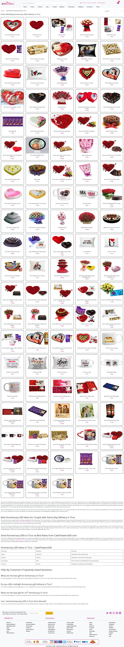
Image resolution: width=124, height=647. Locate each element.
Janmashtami (112, 622)
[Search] (68, 3)
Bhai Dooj (91, 626)
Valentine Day (51, 624)
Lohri (90, 633)
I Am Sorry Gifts (70, 622)
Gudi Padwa (92, 631)
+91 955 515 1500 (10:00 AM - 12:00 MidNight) (93, 3)
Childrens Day (70, 633)
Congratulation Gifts (71, 626)
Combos (55, 6)
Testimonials (29, 622)
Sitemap (28, 631)
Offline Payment (10, 633)
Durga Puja (111, 624)
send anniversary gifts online (26, 521)
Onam (90, 629)
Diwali (90, 624)
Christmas (91, 627)
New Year (69, 631)
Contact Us (28, 627)
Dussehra (111, 627)
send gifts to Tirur (20, 540)
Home (2, 10)
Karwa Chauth (112, 629)
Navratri (111, 626)
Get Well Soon (51, 631)
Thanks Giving (70, 624)
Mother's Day (51, 626)
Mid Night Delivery (11, 626)
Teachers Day (51, 633)
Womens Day (70, 629)
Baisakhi (111, 633)
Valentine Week (52, 622)
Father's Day (51, 627)
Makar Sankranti (93, 634)
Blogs (8, 627)
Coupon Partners (30, 629)
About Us (9, 622)
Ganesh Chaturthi (113, 631)
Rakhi (90, 622)
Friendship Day (51, 629)
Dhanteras (91, 636)
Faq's (8, 631)
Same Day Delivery (11, 624)
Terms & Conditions (30, 624)
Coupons (9, 629)
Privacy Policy (29, 626)
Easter (110, 634)
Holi (110, 636)
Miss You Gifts (70, 627)
